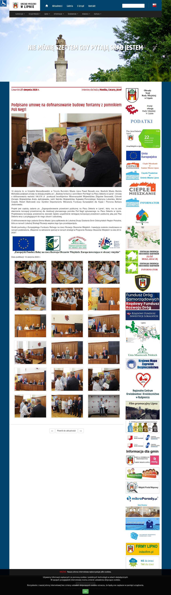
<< (52, 430)
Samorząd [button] (19, 14)
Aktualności (57, 6)
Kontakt (92, 6)
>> (81, 430)
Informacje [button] (58, 14)
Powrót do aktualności (66, 430)
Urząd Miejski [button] (34, 14)
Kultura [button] (97, 14)
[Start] (46, 6)
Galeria (70, 6)
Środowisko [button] (72, 14)
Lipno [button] (46, 14)
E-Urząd (80, 6)
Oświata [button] (85, 14)
